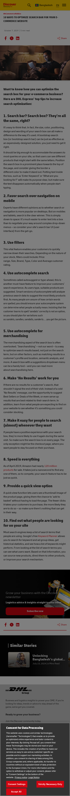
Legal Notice (34, 777)
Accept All (16, 791)
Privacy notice (21, 777)
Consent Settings (17, 784)
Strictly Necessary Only (50, 784)
